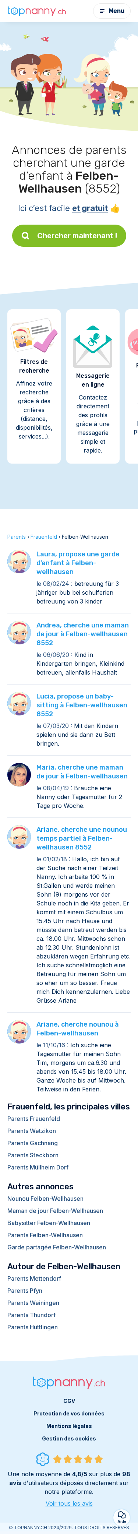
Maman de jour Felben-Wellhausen (55, 1210)
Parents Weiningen (33, 1302)
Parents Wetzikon (31, 1130)
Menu (116, 10)
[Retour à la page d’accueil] (36, 11)
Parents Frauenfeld (33, 1118)
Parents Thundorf (31, 1315)
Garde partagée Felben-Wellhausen (56, 1247)
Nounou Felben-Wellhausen (45, 1198)
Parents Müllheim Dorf (37, 1167)
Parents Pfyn (24, 1290)
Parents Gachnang (32, 1143)
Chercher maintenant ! (77, 235)
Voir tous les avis (69, 1503)
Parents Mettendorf (34, 1278)
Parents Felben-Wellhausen (45, 1235)
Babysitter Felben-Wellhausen (48, 1223)
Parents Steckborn (33, 1155)
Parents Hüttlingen (32, 1327)
